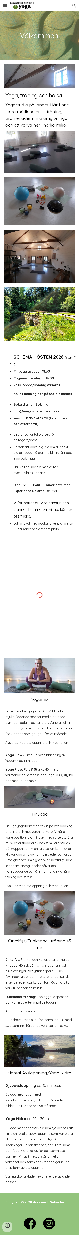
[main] (39, 35)
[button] (5, 5)
